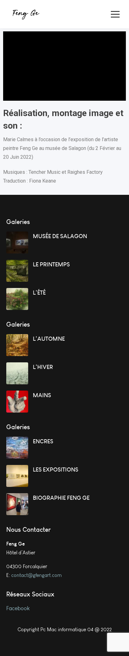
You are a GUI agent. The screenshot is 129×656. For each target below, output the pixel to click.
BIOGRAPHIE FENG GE (61, 497)
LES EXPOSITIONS (55, 469)
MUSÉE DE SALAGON (60, 236)
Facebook (18, 608)
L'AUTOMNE (49, 338)
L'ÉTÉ (39, 292)
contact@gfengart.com (36, 575)
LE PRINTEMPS (51, 264)
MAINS (42, 395)
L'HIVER (43, 367)
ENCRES (43, 441)
